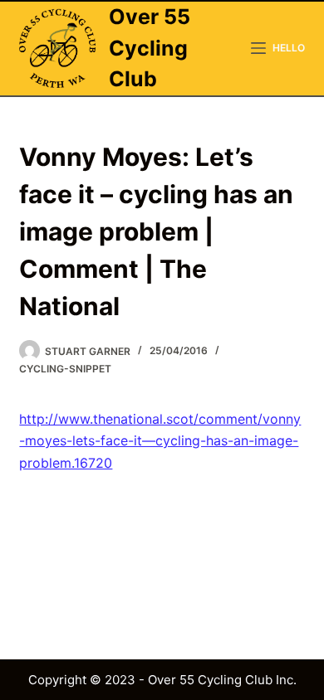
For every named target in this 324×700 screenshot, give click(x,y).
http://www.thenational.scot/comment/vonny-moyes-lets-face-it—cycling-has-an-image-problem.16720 (160, 441)
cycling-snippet (65, 368)
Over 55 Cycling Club (149, 47)
